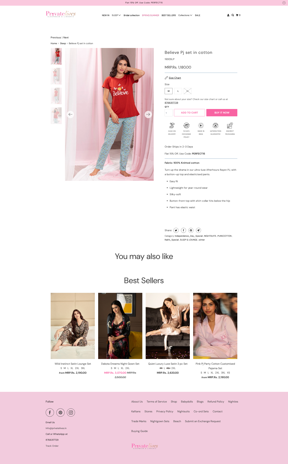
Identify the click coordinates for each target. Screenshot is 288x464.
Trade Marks (138, 421)
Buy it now (221, 112)
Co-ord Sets (201, 411)
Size (167, 84)
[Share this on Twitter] (175, 230)
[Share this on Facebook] (183, 230)
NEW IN (105, 15)
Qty (167, 106)
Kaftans (135, 411)
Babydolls (187, 401)
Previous (56, 37)
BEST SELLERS (169, 15)
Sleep (63, 43)
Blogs (200, 401)
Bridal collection (132, 15)
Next (66, 37)
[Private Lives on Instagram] (72, 412)
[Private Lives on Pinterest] (61, 412)
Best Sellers (144, 280)
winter (202, 239)
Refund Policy (216, 401)
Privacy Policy (164, 411)
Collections (184, 15)
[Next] (148, 114)
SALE (197, 15)
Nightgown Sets (159, 421)
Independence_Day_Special (189, 235)
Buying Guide (139, 431)
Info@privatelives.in (56, 428)
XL (187, 91)
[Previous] (70, 114)
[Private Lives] (61, 14)
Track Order (52, 445)
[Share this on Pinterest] (191, 230)
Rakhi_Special (172, 239)
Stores (148, 411)
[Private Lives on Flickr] (78, 412)
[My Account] (228, 15)
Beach (177, 421)
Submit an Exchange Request (203, 421)
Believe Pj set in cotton (188, 52)
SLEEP (115, 15)
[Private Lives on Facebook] (51, 412)
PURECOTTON (225, 235)
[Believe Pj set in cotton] (109, 114)
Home (54, 43)
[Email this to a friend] (198, 230)
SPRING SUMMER (150, 15)
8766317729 (171, 102)
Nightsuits (183, 411)
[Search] (233, 15)
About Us (137, 401)
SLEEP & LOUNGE (189, 239)
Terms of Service (157, 401)
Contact (217, 411)
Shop (174, 401)
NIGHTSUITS (210, 235)
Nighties (233, 401)
